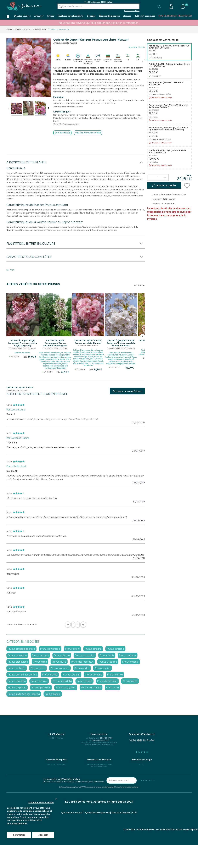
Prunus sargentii (71, 674)
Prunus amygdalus (66, 687)
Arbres (18, 29)
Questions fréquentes (97, 812)
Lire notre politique (17, 823)
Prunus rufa (112, 687)
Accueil (9, 29)
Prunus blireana (93, 648)
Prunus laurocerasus (82, 661)
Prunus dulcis (107, 655)
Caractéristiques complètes (66, 124)
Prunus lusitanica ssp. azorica (24, 693)
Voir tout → (139, 285)
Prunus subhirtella (62, 681)
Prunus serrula (115, 674)
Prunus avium (72, 648)
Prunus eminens (127, 655)
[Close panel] (56, 799)
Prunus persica (103, 668)
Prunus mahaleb (16, 668)
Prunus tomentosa (107, 681)
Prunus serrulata (39, 29)
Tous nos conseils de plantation (68, 106)
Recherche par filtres (132, 11)
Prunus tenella (84, 681)
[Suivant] (48, 108)
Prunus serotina (93, 674)
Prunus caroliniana (91, 687)
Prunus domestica (85, 655)
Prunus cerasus (40, 655)
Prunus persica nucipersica (22, 674)
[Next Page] (83, 625)
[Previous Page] (68, 625)
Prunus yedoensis (41, 687)
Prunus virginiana (17, 687)
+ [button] (165, 177)
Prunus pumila (49, 674)
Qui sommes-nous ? (72, 812)
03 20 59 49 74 (106, 738)
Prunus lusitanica (108, 661)
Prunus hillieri (40, 661)
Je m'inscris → (147, 780)
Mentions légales (120, 812)
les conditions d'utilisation (131, 787)
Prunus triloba (130, 681)
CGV (134, 812)
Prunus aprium (53, 693)
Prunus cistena (62, 655)
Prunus (27, 29)
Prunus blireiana (115, 648)
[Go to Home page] (24, 6)
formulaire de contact (100, 740)
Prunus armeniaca (50, 648)
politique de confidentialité (111, 787)
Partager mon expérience (127, 391)
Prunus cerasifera (17, 655)
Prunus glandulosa (18, 661)
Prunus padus (81, 668)
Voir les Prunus (62, 132)
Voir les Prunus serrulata (88, 132)
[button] (159, 6)
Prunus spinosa (39, 681)
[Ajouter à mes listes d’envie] (187, 185)
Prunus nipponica (60, 668)
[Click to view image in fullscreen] (28, 67)
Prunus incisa (59, 661)
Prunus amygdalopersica (21, 648)
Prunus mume (38, 668)
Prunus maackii (130, 661)
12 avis (141, 47)
